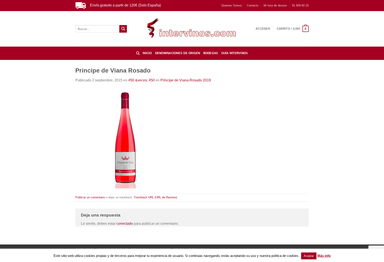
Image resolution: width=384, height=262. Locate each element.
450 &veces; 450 (141, 80)
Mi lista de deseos (275, 5)
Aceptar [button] (309, 256)
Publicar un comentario (90, 197)
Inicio (147, 53)
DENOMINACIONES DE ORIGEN (177, 53)
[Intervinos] (192, 29)
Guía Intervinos (234, 53)
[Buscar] (138, 53)
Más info (324, 256)
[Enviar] (123, 29)
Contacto (252, 5)
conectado (124, 223)
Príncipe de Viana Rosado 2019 (185, 80)
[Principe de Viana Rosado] (125, 138)
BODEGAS (210, 53)
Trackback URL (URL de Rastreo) (155, 197)
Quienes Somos (231, 5)
